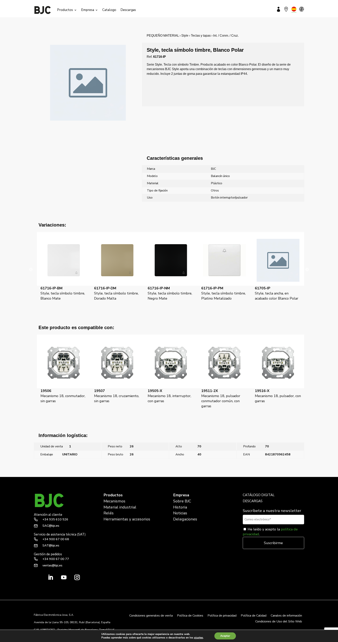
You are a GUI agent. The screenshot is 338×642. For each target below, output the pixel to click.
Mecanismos (114, 501)
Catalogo (109, 10)
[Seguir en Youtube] (63, 577)
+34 (55, 519)
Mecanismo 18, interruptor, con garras (169, 395)
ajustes (198, 637)
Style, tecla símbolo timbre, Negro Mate (170, 293)
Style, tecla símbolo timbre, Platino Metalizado (223, 293)
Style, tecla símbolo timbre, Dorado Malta (116, 293)
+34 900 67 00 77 (55, 559)
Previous (31, 270)
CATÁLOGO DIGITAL (258, 495)
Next (307, 270)
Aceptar (225, 636)
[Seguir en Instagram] (77, 577)
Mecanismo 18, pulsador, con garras (278, 395)
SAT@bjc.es (50, 545)
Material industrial (119, 507)
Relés (108, 513)
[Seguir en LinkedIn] (50, 577)
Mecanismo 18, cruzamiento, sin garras (116, 395)
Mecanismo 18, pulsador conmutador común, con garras (220, 398)
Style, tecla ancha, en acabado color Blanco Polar (276, 293)
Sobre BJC (182, 501)
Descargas (128, 10)
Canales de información (286, 616)
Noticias (180, 513)
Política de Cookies (190, 616)
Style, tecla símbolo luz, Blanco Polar (279, 474)
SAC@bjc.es (50, 526)
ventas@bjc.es (52, 565)
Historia (180, 507)
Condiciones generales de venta (151, 616)
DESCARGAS (252, 501)
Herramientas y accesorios (126, 519)
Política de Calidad (253, 616)
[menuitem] (293, 9)
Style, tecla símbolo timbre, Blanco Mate (62, 293)
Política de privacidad (222, 616)
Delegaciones (185, 519)
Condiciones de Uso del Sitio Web (278, 622)
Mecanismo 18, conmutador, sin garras (62, 395)
